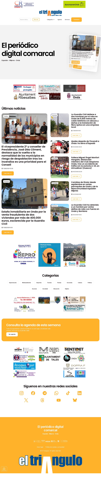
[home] (50, 13)
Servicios (67, 19)
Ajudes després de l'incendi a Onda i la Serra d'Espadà (85, 142)
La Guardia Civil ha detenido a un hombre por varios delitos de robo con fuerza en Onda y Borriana (85, 208)
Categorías (50, 19)
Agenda (60, 19)
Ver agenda (12, 334)
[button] (50, 19)
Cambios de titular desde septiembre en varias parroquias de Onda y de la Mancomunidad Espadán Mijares (84, 186)
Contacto (76, 19)
